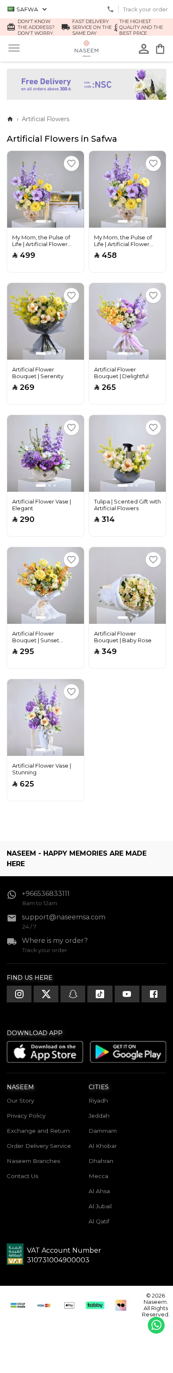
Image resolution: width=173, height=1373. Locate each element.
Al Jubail (100, 1206)
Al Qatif (99, 1221)
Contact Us (22, 1176)
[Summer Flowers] (86, 97)
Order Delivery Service (39, 1145)
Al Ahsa (99, 1191)
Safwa (27, 9)
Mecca (98, 1176)
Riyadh (98, 1100)
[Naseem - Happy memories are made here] (86, 48)
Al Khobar (103, 1145)
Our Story (20, 1100)
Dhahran (101, 1161)
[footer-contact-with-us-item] (19, 994)
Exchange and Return (38, 1130)
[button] (71, 163)
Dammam (103, 1130)
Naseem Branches (33, 1161)
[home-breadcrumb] (10, 119)
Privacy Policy (26, 1115)
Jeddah (99, 1115)
